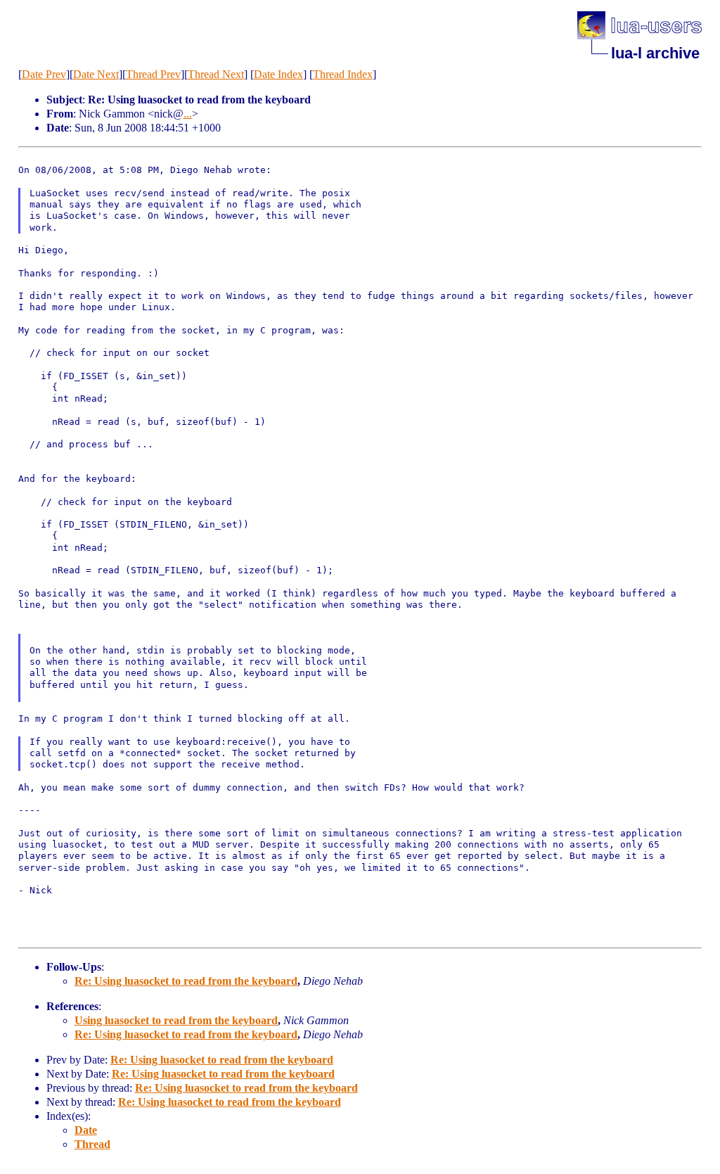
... (188, 114)
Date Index (278, 74)
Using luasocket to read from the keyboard (176, 1020)
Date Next (96, 74)
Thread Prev (153, 74)
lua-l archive (655, 53)
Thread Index (343, 74)
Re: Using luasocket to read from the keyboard (186, 981)
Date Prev (44, 74)
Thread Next (216, 74)
